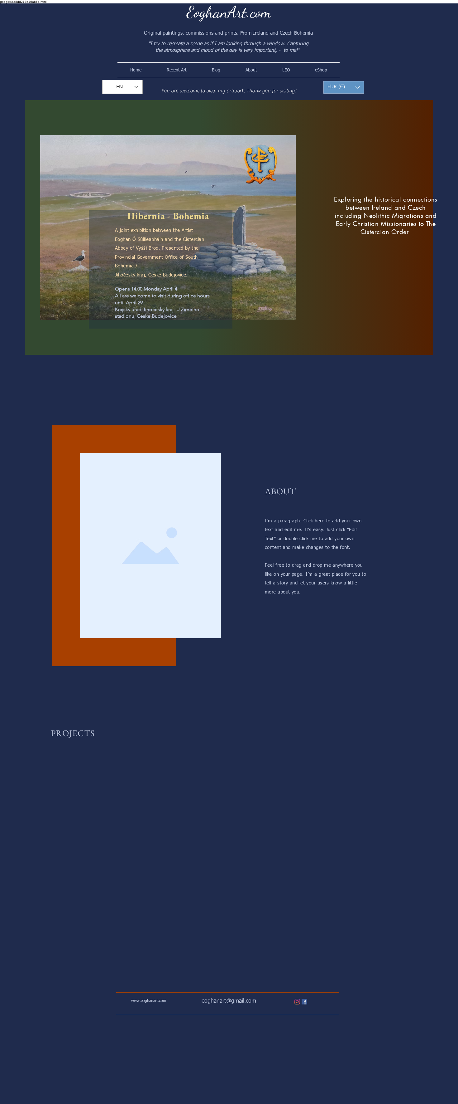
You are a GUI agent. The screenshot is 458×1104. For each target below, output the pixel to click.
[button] (343, 87)
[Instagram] (297, 1001)
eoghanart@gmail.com (229, 1001)
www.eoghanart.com (148, 1001)
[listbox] (343, 87)
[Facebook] (304, 1001)
